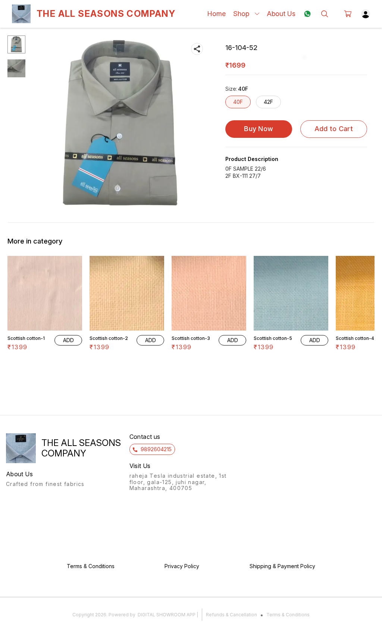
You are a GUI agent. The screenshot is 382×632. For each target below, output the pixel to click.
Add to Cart (333, 129)
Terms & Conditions (288, 614)
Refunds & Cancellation (231, 614)
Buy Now (258, 129)
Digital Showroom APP (166, 614)
